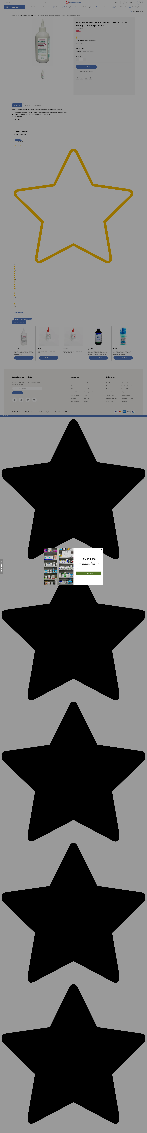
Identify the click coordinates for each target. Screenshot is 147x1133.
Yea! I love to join (88, 573)
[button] (1, 566)
